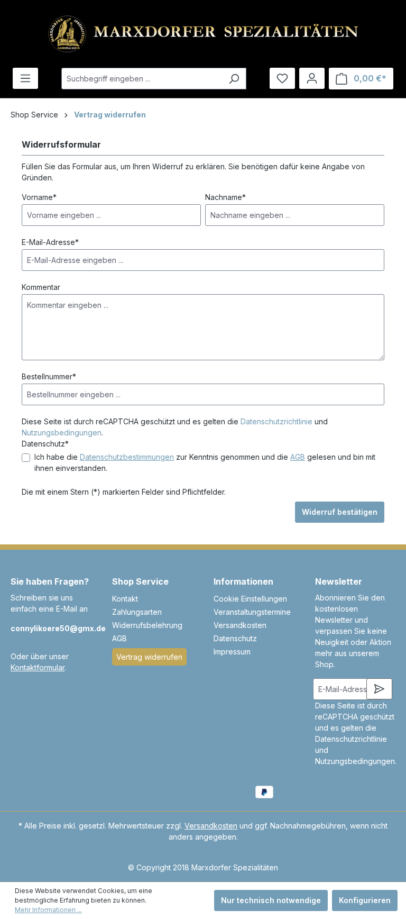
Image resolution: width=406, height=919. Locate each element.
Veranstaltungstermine (252, 611)
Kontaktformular (37, 667)
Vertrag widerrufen (149, 656)
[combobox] (141, 78)
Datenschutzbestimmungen (127, 456)
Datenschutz (235, 638)
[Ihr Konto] (312, 78)
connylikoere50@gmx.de (51, 628)
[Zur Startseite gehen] (203, 34)
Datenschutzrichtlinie (276, 421)
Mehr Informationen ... (48, 910)
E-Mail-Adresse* (50, 242)
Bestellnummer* (49, 376)
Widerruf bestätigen (339, 511)
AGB (297, 456)
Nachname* (225, 197)
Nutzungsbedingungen (62, 432)
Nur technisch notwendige (271, 900)
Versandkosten (240, 625)
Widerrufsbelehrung (147, 625)
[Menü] (25, 78)
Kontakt (125, 598)
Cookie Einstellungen (250, 598)
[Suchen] (234, 78)
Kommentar (41, 287)
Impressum (232, 651)
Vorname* (39, 197)
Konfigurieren (365, 900)
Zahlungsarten (137, 611)
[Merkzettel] (282, 78)
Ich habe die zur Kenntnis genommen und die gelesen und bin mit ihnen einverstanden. (204, 462)
